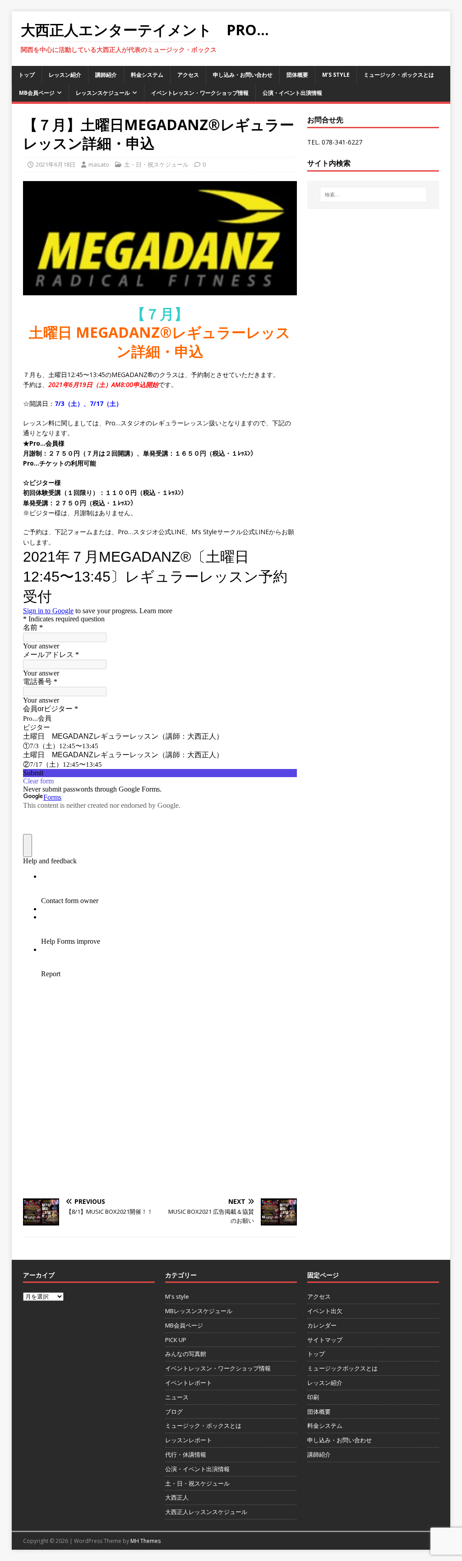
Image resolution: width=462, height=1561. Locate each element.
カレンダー (322, 1325)
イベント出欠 (324, 1311)
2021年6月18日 (55, 164)
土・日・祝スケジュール (156, 164)
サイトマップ (324, 1340)
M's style (177, 1296)
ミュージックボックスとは (342, 1368)
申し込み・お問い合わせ (243, 75)
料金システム (147, 75)
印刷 (313, 1397)
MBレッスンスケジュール (198, 1311)
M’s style (336, 75)
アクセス (188, 75)
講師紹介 (106, 75)
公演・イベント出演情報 (292, 93)
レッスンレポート (188, 1440)
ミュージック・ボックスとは (399, 75)
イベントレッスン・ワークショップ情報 (200, 93)
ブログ (174, 1411)
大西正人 (177, 1497)
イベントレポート (188, 1383)
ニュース (177, 1397)
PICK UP (175, 1340)
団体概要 (297, 75)
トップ (26, 75)
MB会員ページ (37, 93)
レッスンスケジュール (103, 93)
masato (98, 164)
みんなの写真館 (185, 1354)
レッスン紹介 (65, 75)
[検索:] (373, 194)
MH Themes (145, 1541)
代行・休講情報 (185, 1454)
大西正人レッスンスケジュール (206, 1512)
